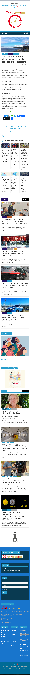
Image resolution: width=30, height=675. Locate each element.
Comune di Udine (15, 638)
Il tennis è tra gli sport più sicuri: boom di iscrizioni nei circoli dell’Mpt (14, 127)
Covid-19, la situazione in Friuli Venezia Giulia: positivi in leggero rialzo (14, 183)
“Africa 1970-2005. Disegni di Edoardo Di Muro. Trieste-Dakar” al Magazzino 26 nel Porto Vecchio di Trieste (15, 447)
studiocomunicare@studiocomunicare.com (24, 655)
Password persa (5, 598)
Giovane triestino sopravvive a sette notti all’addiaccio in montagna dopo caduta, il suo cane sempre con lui (24, 157)
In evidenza (16, 53)
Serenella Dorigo (15, 452)
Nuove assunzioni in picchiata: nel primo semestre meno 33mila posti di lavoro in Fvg (14, 134)
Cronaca (10, 53)
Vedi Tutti (25, 199)
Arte (4, 442)
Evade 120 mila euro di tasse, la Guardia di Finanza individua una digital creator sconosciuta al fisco (14, 221)
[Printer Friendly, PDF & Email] (8, 111)
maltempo (21, 64)
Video (19, 476)
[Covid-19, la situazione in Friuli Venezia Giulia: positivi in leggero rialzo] (15, 172)
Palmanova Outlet (5, 630)
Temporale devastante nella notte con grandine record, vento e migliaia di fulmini (24, 184)
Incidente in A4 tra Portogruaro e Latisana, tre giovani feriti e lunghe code (14, 253)
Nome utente (5, 581)
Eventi (9, 408)
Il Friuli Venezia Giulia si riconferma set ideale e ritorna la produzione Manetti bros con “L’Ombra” (14, 481)
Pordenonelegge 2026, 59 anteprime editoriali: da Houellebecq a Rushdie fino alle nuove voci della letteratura (13, 515)
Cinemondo (5, 476)
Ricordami (5, 589)
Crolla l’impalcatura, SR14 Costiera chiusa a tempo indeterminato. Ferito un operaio (5, 184)
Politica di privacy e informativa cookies (11, 570)
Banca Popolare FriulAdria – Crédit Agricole (5, 641)
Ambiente (5, 53)
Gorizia (9, 217)
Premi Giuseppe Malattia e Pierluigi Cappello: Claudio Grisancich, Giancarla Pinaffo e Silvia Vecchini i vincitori (13, 414)
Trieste (9, 281)
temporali (4, 65)
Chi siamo (4, 568)
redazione (15, 64)
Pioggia (25, 64)
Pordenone (10, 249)
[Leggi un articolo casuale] (27, 33)
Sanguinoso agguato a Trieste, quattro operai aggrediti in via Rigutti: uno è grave (13, 317)
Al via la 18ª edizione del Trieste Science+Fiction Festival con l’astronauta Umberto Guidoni (5, 155)
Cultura (4, 408)
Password (4, 585)
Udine (15, 249)
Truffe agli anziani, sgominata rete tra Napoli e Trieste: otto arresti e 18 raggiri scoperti (15, 285)
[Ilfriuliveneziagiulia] (2, 33)
